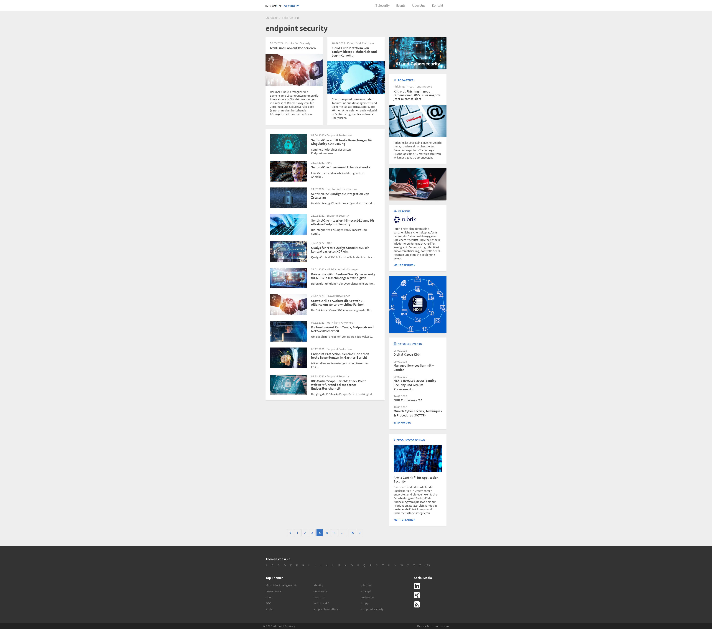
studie (269, 609)
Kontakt (437, 5)
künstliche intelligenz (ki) (281, 585)
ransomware (273, 591)
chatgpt (366, 591)
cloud (269, 597)
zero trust (320, 597)
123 (427, 565)
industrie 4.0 (321, 603)
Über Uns (418, 5)
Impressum (442, 626)
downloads (320, 591)
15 (352, 532)
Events (401, 5)
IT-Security (382, 5)
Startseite (272, 17)
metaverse (367, 597)
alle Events (402, 423)
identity (318, 585)
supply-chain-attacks (326, 609)
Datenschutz (425, 626)
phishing (366, 585)
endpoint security (372, 609)
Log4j (364, 603)
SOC (268, 603)
